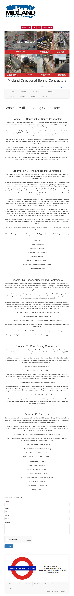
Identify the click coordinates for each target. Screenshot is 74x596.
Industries (36, 91)
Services (23, 91)
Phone (7, 515)
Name (7, 501)
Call (34, 27)
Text (39, 27)
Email (7, 508)
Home (12, 91)
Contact (44, 96)
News (22, 96)
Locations (50, 91)
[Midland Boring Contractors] (37, 568)
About (33, 96)
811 (11, 96)
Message (8, 522)
